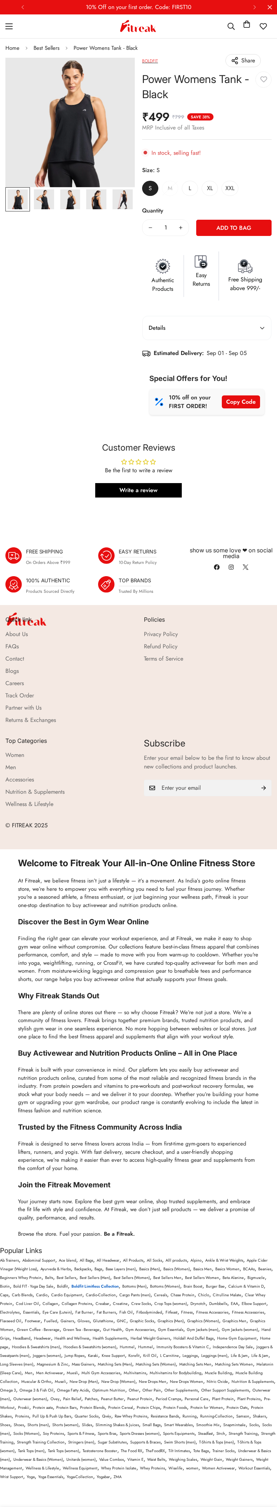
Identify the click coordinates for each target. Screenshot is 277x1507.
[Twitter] (246, 567)
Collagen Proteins (77, 1303)
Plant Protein (223, 1399)
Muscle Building (218, 1373)
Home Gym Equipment (236, 1338)
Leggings (190, 1355)
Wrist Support (11, 1477)
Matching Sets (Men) (115, 1364)
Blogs (12, 671)
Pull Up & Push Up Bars (51, 1416)
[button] (246, 26)
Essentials (31, 1312)
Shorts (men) (38, 1425)
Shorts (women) (65, 1425)
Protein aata (43, 1407)
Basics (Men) (149, 1269)
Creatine (120, 1303)
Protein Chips (148, 1407)
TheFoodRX (155, 1451)
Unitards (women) (81, 1459)
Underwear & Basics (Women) (38, 1459)
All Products (133, 1260)
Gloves (83, 1321)
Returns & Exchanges (30, 720)
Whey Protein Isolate (118, 1468)
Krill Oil (150, 1355)
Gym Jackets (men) (202, 1329)
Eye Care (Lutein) (57, 1312)
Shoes (5, 1425)
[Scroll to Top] (263, 1467)
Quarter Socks (86, 1416)
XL (210, 188)
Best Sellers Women (202, 1277)
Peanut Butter (112, 1399)
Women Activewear (218, 1468)
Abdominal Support (38, 1260)
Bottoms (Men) (134, 1286)
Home (12, 48)
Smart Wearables (178, 1425)
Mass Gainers (83, 1364)
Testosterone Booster (100, 1451)
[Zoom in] (119, 73)
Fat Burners (106, 1312)
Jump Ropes (74, 1355)
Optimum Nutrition (108, 1390)
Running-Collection (216, 1416)
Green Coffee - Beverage (38, 1329)
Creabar (102, 1303)
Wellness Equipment (80, 1468)
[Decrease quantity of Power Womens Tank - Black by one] (150, 228)
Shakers (259, 1416)
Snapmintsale (234, 1425)
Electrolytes (9, 1312)
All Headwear (108, 1260)
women (192, 1468)
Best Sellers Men (167, 1277)
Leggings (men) (214, 1355)
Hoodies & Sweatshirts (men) (36, 1347)
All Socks (154, 1260)
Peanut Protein (139, 1399)
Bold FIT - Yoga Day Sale (33, 1286)
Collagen (50, 1303)
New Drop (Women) (118, 1381)
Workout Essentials (254, 1468)
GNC (121, 1321)
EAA (234, 1303)
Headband (21, 1338)
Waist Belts (156, 1459)
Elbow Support (254, 1303)
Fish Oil (126, 1312)
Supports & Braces (145, 1442)
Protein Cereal (120, 1407)
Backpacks (82, 1269)
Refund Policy (160, 646)
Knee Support (113, 1355)
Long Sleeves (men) (16, 1364)
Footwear (32, 1321)
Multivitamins (135, 1373)
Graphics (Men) (171, 1321)
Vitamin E (135, 1459)
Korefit (134, 1355)
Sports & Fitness (80, 1433)
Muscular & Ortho (36, 1381)
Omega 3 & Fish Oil (36, 1390)
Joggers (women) (47, 1355)
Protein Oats (237, 1407)
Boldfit (62, 1286)
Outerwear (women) (30, 1399)
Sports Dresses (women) (139, 1433)
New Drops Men (152, 1381)
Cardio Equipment (66, 1295)
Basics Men (202, 1269)
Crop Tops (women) (170, 1303)
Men (10, 767)
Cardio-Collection (101, 1295)
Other (134, 1390)
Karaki (93, 1355)
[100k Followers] (231, 567)
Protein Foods (175, 1407)
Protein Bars (66, 1407)
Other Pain (151, 1390)
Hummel (127, 1347)
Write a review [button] (138, 490)
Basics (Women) (176, 1269)
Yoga (31, 1477)
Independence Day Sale (233, 1347)
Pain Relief (72, 1399)
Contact (14, 658)
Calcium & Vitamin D (246, 1286)
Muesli (72, 1373)
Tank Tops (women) (63, 1451)
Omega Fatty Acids (73, 1390)
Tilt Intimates (179, 1451)
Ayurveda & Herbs (55, 1269)
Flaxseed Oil (10, 1321)
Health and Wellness (71, 1338)
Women (14, 755)
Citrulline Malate (227, 1295)
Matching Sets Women (234, 1364)
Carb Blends (22, 1295)
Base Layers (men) (121, 1269)
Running (190, 1416)
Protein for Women (206, 1407)
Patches (91, 1399)
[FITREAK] (138, 26)
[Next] (254, 7)
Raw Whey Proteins (131, 1416)
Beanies (264, 1269)
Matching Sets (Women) (156, 1364)
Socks (254, 1425)
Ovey (55, 1399)
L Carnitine (169, 1355)
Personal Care (196, 1399)
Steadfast (205, 1433)
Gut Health (112, 1329)
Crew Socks (141, 1303)
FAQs (12, 646)
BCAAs (249, 1269)
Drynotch (198, 1303)
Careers (14, 683)
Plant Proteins (248, 1399)
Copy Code (241, 402)
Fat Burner (84, 1312)
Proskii (23, 1407)
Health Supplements (110, 1338)
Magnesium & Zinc (52, 1364)
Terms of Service (163, 658)
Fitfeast (171, 1312)
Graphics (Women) (203, 1321)
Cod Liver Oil (27, 1303)
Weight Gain (211, 1459)
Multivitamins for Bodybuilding (175, 1373)
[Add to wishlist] (263, 79)
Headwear (42, 1338)
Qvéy (106, 1416)
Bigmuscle (256, 1277)
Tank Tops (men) (31, 1451)
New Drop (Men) (84, 1381)
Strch (220, 1433)
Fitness (187, 1312)
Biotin (5, 1286)
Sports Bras (107, 1433)
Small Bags (151, 1425)
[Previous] (22, 7)
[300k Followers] (217, 567)
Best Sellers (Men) (95, 1277)
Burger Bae (215, 1286)
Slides (87, 1425)
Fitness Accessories (212, 1312)
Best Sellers (47, 48)
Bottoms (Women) (165, 1286)
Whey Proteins (152, 1468)
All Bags (86, 1260)
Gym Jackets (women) (240, 1329)
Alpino (196, 1260)
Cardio (42, 1295)
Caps (4, 1295)
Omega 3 (8, 1390)
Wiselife (175, 1468)
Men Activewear (49, 1373)
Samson (242, 1416)
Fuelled (50, 1321)
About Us (16, 634)
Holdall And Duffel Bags (193, 1338)
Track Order (19, 695)
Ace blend (67, 1260)
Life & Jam (239, 1355)
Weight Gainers (239, 1459)
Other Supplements (181, 1390)
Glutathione (103, 1321)
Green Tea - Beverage (81, 1329)
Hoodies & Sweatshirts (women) (89, 1347)
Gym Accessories (140, 1329)
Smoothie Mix (208, 1425)
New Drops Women (186, 1381)
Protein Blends (92, 1407)
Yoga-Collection (80, 1477)
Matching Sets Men (195, 1364)
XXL (229, 188)
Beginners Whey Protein (20, 1277)
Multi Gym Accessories (101, 1373)
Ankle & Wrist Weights (224, 1260)
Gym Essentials (170, 1329)
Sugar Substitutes (112, 1442)
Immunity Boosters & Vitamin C (183, 1347)
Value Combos (111, 1459)
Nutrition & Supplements (35, 792)
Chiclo (203, 1295)
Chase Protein (182, 1295)
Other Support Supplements (225, 1390)
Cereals (160, 1295)
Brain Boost (193, 1286)
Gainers (67, 1321)
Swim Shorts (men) (179, 1442)
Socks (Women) (26, 1433)
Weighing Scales (183, 1459)
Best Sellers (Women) (132, 1277)
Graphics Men (234, 1321)
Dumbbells (218, 1303)
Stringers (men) (81, 1442)
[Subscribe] (264, 788)
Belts (49, 1277)
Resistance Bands (165, 1416)
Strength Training (243, 1433)
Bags (98, 1269)
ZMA (118, 1477)
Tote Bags (201, 1451)
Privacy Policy (161, 634)
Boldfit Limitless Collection (95, 1286)
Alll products (176, 1260)
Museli (60, 1381)
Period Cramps (168, 1399)
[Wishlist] (263, 26)
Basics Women (227, 1269)
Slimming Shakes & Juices (117, 1425)
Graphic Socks (142, 1321)
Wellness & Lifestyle (29, 804)
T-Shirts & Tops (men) (216, 1442)
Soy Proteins (53, 1433)
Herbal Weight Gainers (150, 1338)
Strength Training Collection (41, 1442)
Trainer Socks (223, 1451)
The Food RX (131, 1451)
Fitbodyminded (149, 1312)
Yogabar (103, 1477)
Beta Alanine (233, 1277)
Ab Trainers (9, 1260)
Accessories (19, 779)
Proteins (22, 1416)
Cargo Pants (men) (134, 1295)
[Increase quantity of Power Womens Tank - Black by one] (181, 228)
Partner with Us (23, 708)
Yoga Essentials (50, 1477)
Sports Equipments (178, 1433)
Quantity (152, 210)
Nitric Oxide (217, 1381)
